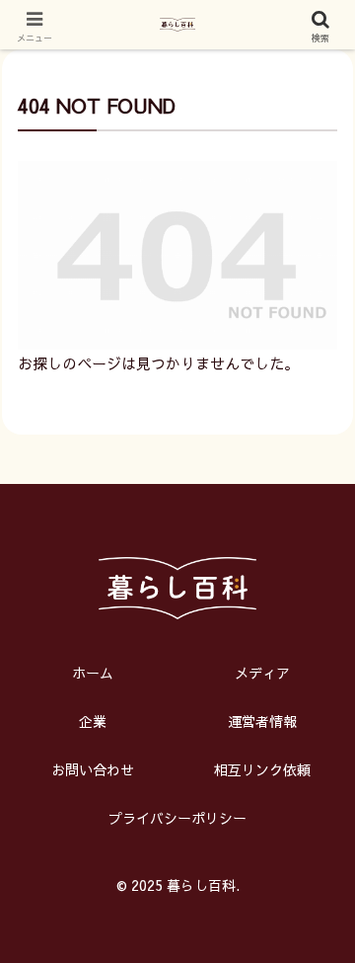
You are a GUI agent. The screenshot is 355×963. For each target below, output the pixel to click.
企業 (92, 721)
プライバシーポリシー (177, 818)
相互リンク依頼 (262, 769)
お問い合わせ (92, 769)
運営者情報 (262, 721)
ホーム (92, 672)
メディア (262, 672)
